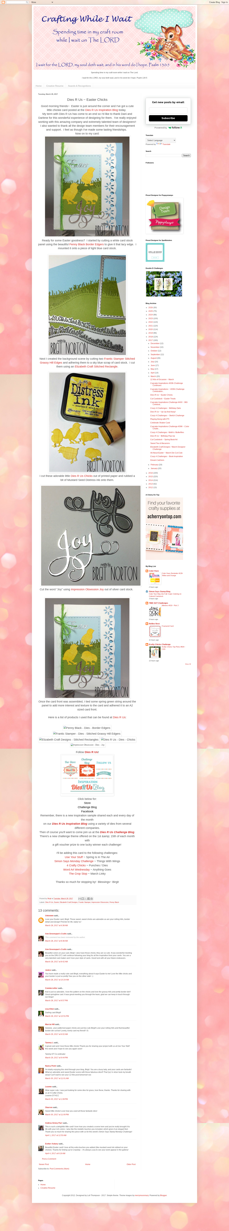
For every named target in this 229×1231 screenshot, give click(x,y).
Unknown (49, 916)
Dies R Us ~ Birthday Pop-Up (162, 436)
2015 (150, 476)
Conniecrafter (51, 988)
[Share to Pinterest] (91, 898)
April (153, 373)
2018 (150, 337)
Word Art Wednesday (76, 869)
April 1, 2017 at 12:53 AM (55, 1135)
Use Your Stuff (74, 857)
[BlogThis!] (82, 898)
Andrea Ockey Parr (53, 1123)
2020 (150, 329)
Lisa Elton (49, 1009)
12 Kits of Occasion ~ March (162, 379)
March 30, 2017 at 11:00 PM (57, 1115)
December (155, 343)
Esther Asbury (51, 1144)
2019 (150, 333)
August (154, 358)
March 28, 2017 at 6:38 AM (56, 925)
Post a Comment (49, 1159)
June (153, 365)
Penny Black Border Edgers (86, 244)
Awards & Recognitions (79, 86)
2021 (150, 326)
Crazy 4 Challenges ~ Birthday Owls (165, 408)
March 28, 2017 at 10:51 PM (57, 1016)
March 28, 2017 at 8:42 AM (56, 962)
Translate (166, 144)
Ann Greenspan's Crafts (56, 934)
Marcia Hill (50, 1024)
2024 (150, 315)
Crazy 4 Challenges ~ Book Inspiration (166, 456)
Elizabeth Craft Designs (69, 902)
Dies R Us (119, 717)
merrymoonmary (142, 1195)
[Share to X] (85, 898)
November (155, 347)
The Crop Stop (78, 873)
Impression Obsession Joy (87, 589)
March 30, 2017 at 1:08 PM (56, 1099)
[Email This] (79, 898)
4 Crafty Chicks (76, 865)
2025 (150, 311)
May (153, 369)
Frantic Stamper (85, 902)
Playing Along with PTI (159, 419)
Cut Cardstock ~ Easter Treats (163, 399)
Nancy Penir (51, 1066)
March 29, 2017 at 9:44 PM (56, 1058)
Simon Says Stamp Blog (159, 591)
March (153, 376)
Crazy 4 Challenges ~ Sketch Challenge (167, 415)
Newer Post (44, 1164)
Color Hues (154, 571)
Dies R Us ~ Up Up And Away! (163, 412)
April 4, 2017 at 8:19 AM (55, 1153)
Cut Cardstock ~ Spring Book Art (163, 439)
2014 (150, 480)
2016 (150, 473)
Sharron (48, 1107)
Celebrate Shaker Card (160, 423)
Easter (56, 902)
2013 (150, 484)
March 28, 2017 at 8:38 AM (56, 941)
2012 (150, 487)
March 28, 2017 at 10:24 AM (57, 980)
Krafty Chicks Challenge (160, 644)
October (154, 351)
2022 (150, 322)
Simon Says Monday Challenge (73, 861)
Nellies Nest (154, 624)
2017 (150, 340)
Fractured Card (168, 626)
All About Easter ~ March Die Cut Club (166, 453)
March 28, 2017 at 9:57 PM (56, 1000)
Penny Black (114, 902)
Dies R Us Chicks (82, 475)
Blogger (163, 1195)
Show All (188, 664)
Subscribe (168, 118)
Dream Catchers (157, 460)
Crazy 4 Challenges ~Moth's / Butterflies (167, 432)
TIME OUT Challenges (158, 603)
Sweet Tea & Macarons (160, 443)
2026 (150, 307)
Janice (48, 970)
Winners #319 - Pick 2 (170, 605)
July (153, 362)
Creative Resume (54, 86)
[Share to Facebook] (88, 898)
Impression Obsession (100, 902)
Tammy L (49, 1043)
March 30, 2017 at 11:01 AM (57, 1078)
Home (39, 86)
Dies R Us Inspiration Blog (101, 110)
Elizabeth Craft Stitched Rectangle (96, 366)
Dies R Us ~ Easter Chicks (161, 395)
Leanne (48, 1087)
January (154, 468)
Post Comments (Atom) (59, 1169)
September (155, 354)
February (155, 465)
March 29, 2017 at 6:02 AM (56, 1034)
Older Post (131, 1164)
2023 (150, 318)
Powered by (161, 127)
